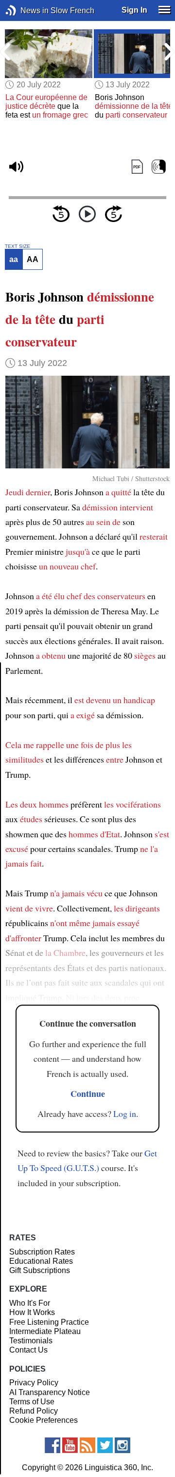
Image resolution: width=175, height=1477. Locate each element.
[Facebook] (52, 1445)
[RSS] (87, 1445)
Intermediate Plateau (45, 1331)
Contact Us (28, 1350)
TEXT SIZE (17, 246)
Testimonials (30, 1340)
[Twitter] (105, 1445)
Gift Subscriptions (39, 1270)
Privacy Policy (33, 1382)
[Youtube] (70, 1445)
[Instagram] (122, 1445)
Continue (87, 1093)
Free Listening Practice (49, 1322)
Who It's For (29, 1303)
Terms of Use (31, 1401)
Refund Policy (33, 1411)
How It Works (32, 1312)
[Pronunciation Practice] (158, 166)
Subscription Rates (42, 1252)
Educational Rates (41, 1261)
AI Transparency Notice (49, 1392)
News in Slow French (25, 10)
